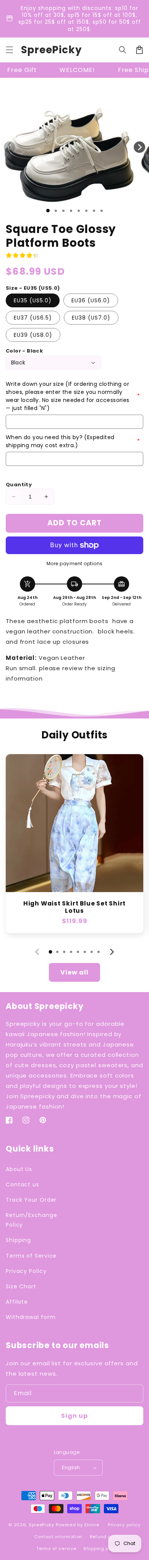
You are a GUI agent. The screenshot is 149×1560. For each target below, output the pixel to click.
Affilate (17, 1302)
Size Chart (21, 1286)
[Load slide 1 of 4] (71, 211)
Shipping (18, 1240)
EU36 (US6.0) (90, 300)
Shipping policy (101, 1548)
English (71, 1467)
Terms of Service (31, 1256)
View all (74, 972)
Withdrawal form (31, 1317)
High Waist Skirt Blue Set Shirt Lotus (74, 907)
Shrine (91, 1525)
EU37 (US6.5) (33, 318)
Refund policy (106, 1537)
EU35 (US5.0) (33, 300)
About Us (19, 1169)
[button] (9, 49)
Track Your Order (31, 1200)
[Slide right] (139, 147)
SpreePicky (41, 1525)
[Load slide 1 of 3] (63, 211)
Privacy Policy (26, 1271)
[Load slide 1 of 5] (79, 211)
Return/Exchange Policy (31, 1220)
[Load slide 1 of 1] (48, 211)
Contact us (22, 1184)
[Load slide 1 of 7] (94, 211)
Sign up (74, 1415)
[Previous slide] (37, 952)
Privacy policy (124, 1525)
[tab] (50, 951)
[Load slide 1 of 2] (56, 211)
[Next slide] (111, 952)
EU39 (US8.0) (33, 335)
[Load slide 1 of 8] (101, 211)
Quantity (19, 484)
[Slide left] (9, 147)
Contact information (58, 1537)
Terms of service (56, 1548)
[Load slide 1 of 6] (86, 211)
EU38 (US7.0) (91, 318)
